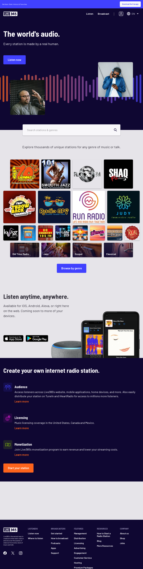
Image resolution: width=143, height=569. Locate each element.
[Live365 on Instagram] (21, 553)
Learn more (22, 401)
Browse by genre (71, 268)
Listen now (14, 59)
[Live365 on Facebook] (5, 553)
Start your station (18, 468)
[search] (117, 130)
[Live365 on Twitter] (13, 553)
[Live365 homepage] (10, 14)
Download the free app (130, 4)
